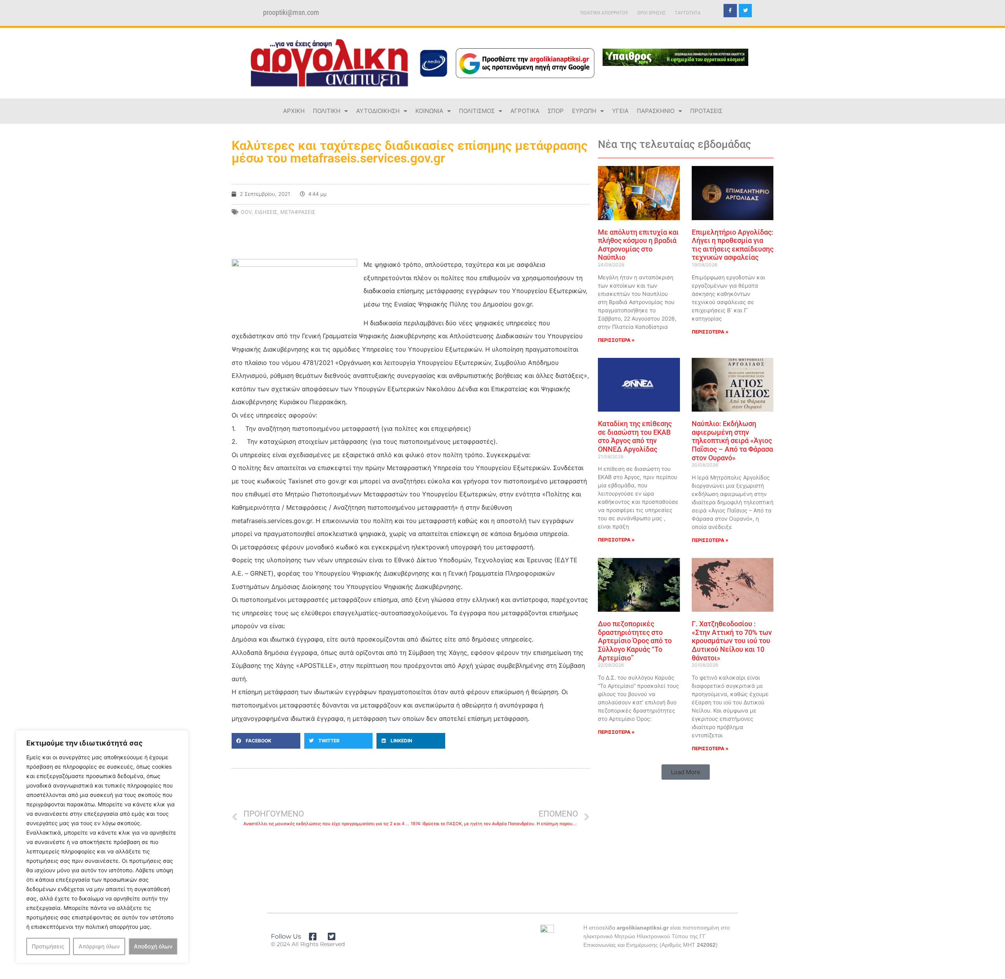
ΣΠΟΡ (556, 111)
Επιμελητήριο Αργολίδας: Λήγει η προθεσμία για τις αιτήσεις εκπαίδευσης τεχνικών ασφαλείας (732, 245)
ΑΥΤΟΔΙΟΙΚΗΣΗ (378, 111)
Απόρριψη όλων (99, 946)
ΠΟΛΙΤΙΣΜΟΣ (477, 111)
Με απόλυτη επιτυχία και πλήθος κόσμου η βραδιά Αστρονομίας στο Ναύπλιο (638, 245)
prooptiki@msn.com (291, 12)
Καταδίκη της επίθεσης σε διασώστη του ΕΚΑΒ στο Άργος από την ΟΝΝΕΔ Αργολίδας (635, 436)
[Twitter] (745, 10)
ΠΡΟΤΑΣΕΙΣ (706, 111)
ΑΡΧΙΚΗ (294, 111)
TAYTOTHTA (688, 13)
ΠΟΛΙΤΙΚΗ (326, 111)
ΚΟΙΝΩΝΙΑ (429, 111)
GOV (246, 212)
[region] (102, 846)
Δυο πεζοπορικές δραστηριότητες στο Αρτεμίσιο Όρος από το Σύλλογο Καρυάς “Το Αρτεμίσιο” (635, 641)
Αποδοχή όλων (153, 946)
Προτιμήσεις (48, 946)
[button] (266, 741)
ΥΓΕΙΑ (620, 111)
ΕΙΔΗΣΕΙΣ (266, 212)
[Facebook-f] (730, 10)
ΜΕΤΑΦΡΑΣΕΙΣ (297, 212)
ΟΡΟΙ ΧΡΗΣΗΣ (651, 13)
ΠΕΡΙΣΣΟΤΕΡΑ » (616, 340)
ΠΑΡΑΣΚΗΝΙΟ (655, 111)
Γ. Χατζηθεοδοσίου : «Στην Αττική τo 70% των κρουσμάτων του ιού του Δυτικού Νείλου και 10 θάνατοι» (732, 641)
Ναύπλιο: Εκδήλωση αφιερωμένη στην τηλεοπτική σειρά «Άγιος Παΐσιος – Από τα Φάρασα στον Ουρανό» (732, 440)
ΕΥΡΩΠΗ (584, 111)
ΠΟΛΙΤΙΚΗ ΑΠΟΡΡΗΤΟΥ (604, 13)
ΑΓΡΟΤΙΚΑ (524, 111)
